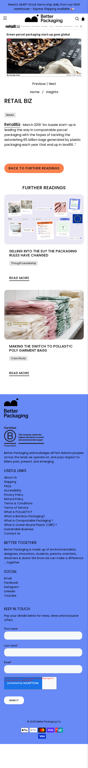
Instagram (11, 587)
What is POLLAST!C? (18, 512)
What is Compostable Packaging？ (29, 520)
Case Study (18, 358)
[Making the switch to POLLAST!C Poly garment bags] (44, 315)
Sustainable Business (19, 529)
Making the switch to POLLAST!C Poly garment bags (41, 348)
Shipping (10, 482)
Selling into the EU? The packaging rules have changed (43, 253)
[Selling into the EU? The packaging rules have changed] (44, 219)
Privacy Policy (13, 495)
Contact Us (12, 533)
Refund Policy (13, 499)
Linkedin (9, 591)
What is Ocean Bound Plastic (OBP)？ (31, 525)
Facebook (11, 583)
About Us (10, 477)
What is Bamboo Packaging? (24, 516)
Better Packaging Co (48, 721)
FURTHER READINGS (44, 188)
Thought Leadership (23, 263)
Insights (52, 92)
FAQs (7, 486)
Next (52, 83)
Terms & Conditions (18, 503)
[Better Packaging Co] (44, 19)
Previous (39, 83)
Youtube (10, 596)
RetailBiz (12, 124)
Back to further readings (34, 168)
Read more (19, 278)
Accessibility (12, 490)
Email (8, 578)
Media (10, 115)
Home (34, 92)
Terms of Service (16, 508)
